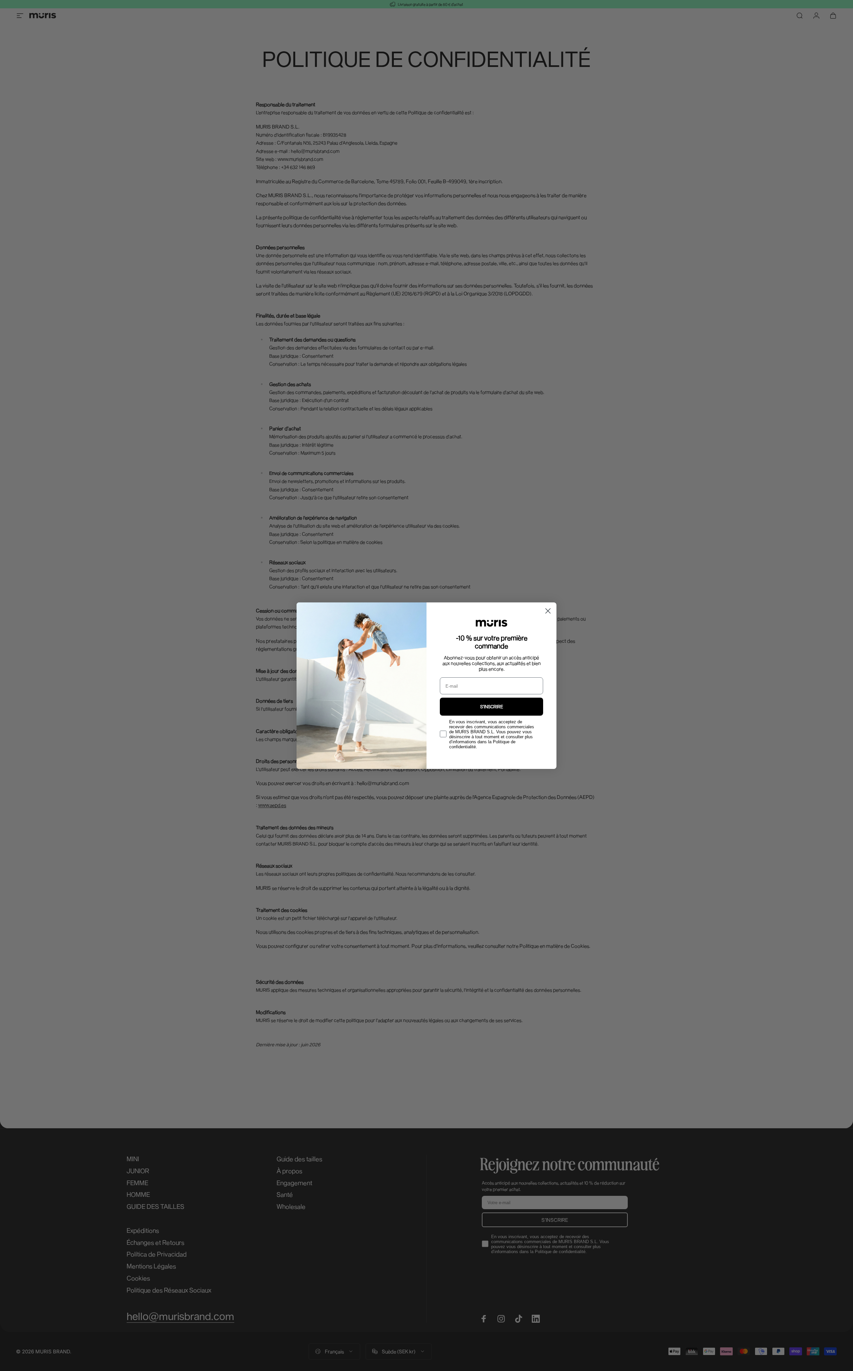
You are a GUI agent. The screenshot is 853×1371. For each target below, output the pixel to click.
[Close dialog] (548, 611)
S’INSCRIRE (491, 706)
